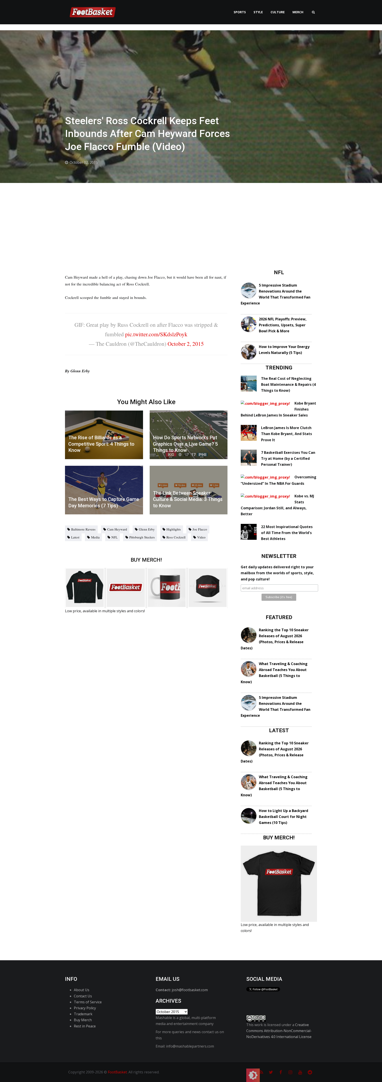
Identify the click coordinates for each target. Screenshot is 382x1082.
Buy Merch (83, 1019)
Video (201, 537)
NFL (114, 537)
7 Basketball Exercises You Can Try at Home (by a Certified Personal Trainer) (288, 458)
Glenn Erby (147, 529)
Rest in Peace (85, 1026)
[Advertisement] (191, 216)
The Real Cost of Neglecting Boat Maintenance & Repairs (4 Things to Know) (288, 384)
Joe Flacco (200, 529)
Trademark (83, 1014)
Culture (278, 12)
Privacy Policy (85, 1008)
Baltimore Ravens (83, 529)
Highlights (173, 529)
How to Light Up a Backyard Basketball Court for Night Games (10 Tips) (283, 816)
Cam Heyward (117, 529)
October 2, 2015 (186, 343)
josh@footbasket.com (190, 989)
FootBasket (117, 1072)
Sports (240, 12)
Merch (297, 12)
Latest (75, 537)
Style (258, 12)
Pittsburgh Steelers (142, 537)
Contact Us (83, 996)
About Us (81, 989)
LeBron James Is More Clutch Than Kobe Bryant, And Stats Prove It (286, 433)
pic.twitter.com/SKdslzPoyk (156, 334)
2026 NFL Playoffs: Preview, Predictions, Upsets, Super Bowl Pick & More (283, 325)
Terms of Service (88, 1002)
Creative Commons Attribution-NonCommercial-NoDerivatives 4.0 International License (279, 1030)
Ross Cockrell (175, 537)
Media (95, 537)
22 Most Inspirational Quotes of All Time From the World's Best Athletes (287, 532)
